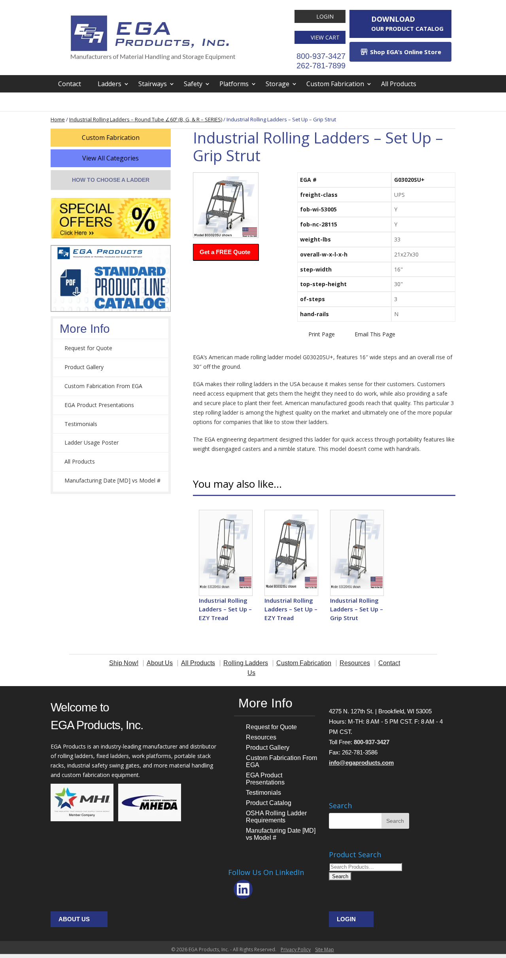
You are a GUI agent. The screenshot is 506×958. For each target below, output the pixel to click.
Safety (193, 83)
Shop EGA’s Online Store (404, 52)
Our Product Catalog (407, 23)
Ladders (109, 83)
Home (58, 119)
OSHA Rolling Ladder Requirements (276, 817)
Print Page (321, 334)
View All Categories (110, 158)
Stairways (152, 83)
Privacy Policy (296, 949)
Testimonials (80, 424)
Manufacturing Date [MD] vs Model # (112, 480)
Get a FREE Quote (225, 252)
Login (325, 16)
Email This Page (375, 334)
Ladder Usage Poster (91, 442)
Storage (277, 83)
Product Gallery (84, 367)
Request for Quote (88, 348)
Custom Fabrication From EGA (103, 386)
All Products (398, 83)
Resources (261, 737)
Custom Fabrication (335, 83)
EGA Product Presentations (99, 405)
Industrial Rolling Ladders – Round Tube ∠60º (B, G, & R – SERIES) (145, 119)
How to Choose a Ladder (110, 180)
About (67, 101)
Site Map (324, 949)
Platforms (234, 83)
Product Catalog (268, 803)
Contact (69, 83)
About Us (74, 919)
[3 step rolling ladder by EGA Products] (226, 205)
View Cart (325, 37)
